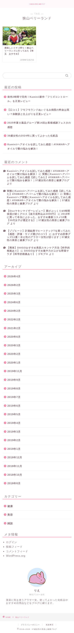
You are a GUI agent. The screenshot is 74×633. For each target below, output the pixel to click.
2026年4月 (14, 276)
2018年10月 (14, 474)
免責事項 (49, 625)
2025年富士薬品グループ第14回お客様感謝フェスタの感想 (39, 125)
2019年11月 (14, 371)
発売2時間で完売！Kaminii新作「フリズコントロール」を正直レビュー (37, 99)
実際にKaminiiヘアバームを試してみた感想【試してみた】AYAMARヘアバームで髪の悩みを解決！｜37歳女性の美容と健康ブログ (38, 177)
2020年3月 (14, 345)
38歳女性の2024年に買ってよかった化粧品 (32, 135)
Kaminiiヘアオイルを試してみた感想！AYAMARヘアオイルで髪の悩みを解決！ (38, 146)
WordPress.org (15, 555)
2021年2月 (14, 328)
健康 (10, 506)
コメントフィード (17, 551)
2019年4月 (14, 422)
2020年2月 (14, 353)
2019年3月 (14, 431)
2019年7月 (14, 397)
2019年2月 (14, 440)
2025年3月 (14, 293)
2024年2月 (14, 310)
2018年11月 (14, 466)
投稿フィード (14, 546)
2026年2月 (14, 285)
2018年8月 (14, 483)
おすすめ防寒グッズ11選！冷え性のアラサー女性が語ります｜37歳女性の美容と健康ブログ (39, 237)
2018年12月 (14, 457)
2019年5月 (14, 414)
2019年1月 (14, 448)
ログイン (11, 542)
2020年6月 (14, 336)
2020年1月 (14, 362)
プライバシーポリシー (30, 625)
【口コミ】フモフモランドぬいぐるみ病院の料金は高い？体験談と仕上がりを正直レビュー (38, 112)
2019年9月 (14, 379)
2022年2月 (14, 319)
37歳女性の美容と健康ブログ (37, 4)
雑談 (10, 523)
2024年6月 (14, 302)
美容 (10, 514)
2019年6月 (14, 405)
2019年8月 (14, 388)
